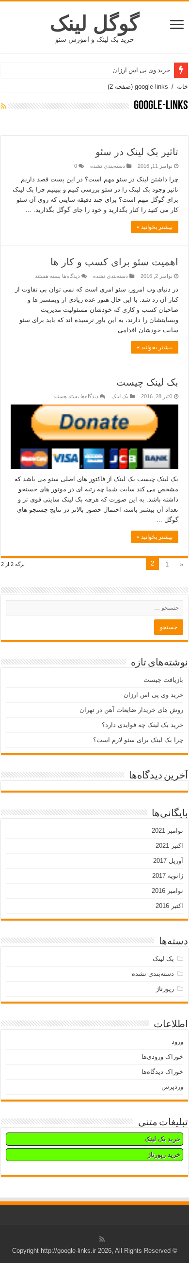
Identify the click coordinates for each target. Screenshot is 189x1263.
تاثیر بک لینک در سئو (136, 151)
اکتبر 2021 (169, 845)
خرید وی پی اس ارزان (141, 70)
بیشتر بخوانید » (155, 227)
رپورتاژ (165, 988)
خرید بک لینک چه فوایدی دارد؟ (142, 725)
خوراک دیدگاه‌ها (162, 1071)
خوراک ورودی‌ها (162, 1056)
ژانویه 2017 (167, 875)
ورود (177, 1041)
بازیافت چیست (163, 679)
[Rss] (102, 1239)
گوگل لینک (94, 23)
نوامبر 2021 (167, 830)
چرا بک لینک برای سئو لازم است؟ (138, 740)
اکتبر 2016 (169, 905)
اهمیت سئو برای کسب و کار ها (114, 262)
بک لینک (119, 396)
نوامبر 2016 (167, 890)
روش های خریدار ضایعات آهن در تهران (131, 709)
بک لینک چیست (147, 382)
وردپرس (172, 1086)
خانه (182, 86)
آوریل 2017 (168, 860)
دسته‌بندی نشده (107, 166)
